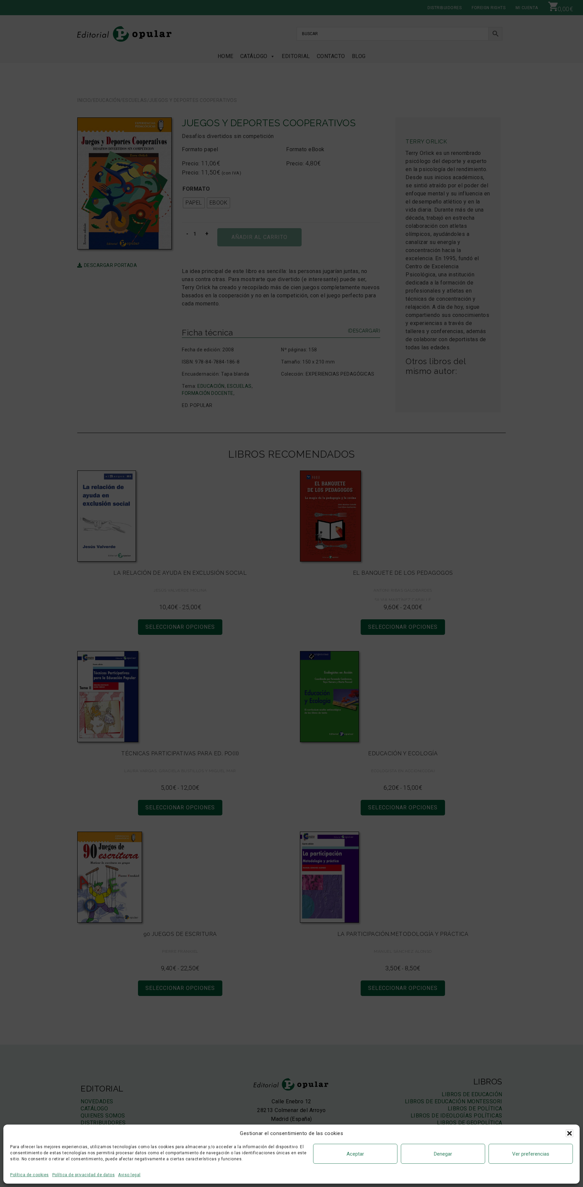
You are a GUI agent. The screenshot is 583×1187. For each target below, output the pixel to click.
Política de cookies (29, 1174)
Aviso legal (129, 1174)
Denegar (443, 1154)
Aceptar (355, 1154)
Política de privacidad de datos (83, 1174)
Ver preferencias (530, 1154)
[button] (569, 1133)
